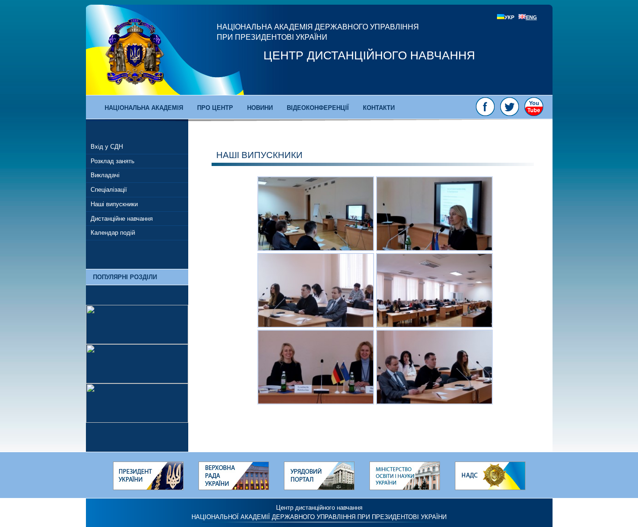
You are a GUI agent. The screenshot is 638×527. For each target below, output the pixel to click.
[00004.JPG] (315, 402)
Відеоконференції (318, 107)
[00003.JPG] (434, 325)
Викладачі (105, 175)
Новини (260, 107)
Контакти (379, 107)
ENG (531, 17)
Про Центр (215, 107)
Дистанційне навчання (122, 218)
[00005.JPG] (434, 402)
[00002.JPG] (315, 325)
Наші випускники (114, 204)
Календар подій (113, 232)
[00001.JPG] (315, 249)
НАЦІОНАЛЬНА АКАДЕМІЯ (144, 107)
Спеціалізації (109, 189)
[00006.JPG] (434, 249)
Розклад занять (113, 161)
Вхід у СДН (107, 146)
